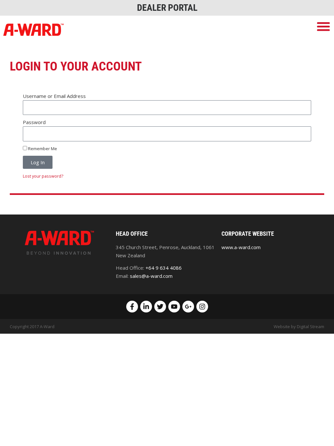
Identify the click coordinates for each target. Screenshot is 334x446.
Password (34, 122)
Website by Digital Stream (299, 326)
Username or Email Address (54, 96)
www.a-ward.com (241, 247)
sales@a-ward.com (151, 276)
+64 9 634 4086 (163, 267)
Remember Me (42, 148)
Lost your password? (43, 176)
